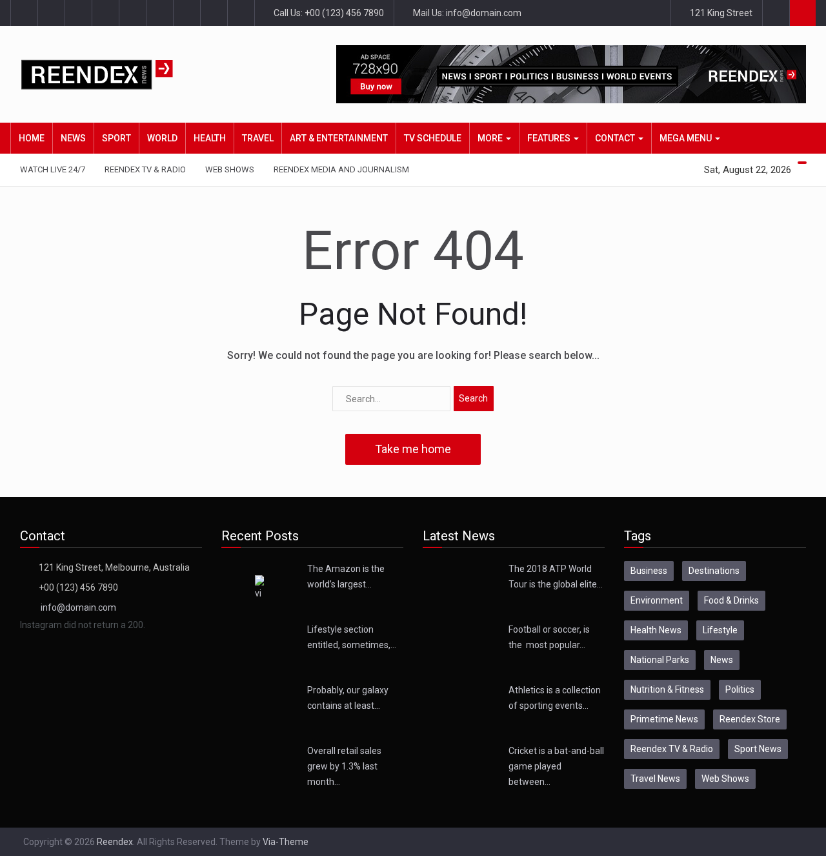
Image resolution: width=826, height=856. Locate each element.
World (162, 138)
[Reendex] (117, 74)
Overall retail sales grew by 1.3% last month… (344, 766)
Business (648, 571)
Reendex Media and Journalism (341, 169)
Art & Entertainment (339, 138)
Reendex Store (750, 719)
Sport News (757, 749)
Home (32, 138)
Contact (616, 138)
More (491, 138)
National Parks (659, 660)
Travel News (655, 778)
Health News (655, 630)
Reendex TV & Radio (145, 169)
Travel (258, 138)
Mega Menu (687, 138)
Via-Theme (285, 842)
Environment (656, 600)
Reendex (115, 842)
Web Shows (229, 169)
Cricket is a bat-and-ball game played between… (556, 766)
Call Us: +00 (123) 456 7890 (328, 13)
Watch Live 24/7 (52, 169)
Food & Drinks (731, 600)
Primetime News (664, 719)
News (73, 138)
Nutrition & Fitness (667, 689)
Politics (739, 689)
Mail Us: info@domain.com (466, 13)
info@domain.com (78, 607)
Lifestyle (720, 630)
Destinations (714, 571)
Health (210, 138)
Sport (116, 138)
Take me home (413, 449)
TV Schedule (432, 138)
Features (549, 138)
